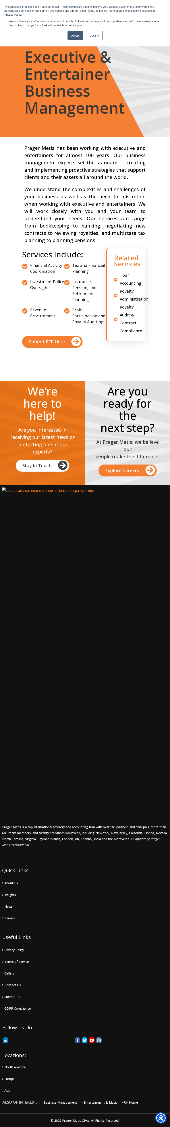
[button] (52, 342)
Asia (7, 1090)
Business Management (60, 1102)
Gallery (9, 973)
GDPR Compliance (17, 1008)
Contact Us (12, 985)
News (8, 906)
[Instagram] (99, 1040)
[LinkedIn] (5, 1040)
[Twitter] (84, 1040)
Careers (9, 918)
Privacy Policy (14, 950)
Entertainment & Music (100, 1102)
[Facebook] (77, 1040)
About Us (11, 883)
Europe (9, 1079)
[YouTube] (92, 1040)
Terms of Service (16, 962)
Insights (10, 895)
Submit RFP (12, 997)
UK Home (131, 1102)
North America (15, 1067)
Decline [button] (94, 35)
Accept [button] (75, 35)
